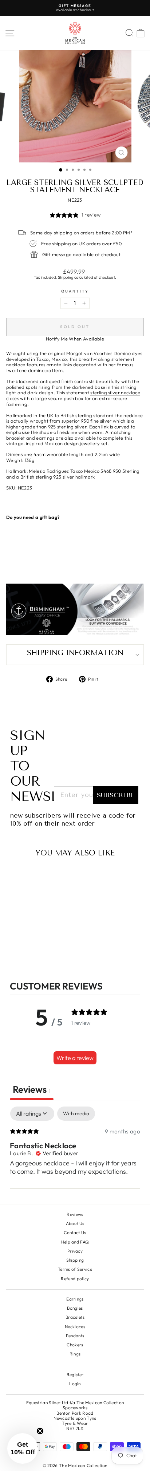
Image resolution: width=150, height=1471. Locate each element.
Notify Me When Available (75, 339)
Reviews (75, 1214)
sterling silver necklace (115, 392)
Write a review (75, 1057)
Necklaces (75, 1326)
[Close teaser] (40, 1431)
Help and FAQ (75, 1242)
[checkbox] (76, 1114)
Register (75, 1374)
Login (75, 1383)
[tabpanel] (75, 1153)
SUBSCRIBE (116, 795)
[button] (22, 1448)
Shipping (66, 277)
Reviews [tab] (32, 1089)
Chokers (75, 1344)
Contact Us (75, 1232)
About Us (75, 1223)
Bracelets (75, 1317)
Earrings (75, 1299)
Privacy (75, 1251)
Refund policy (75, 1278)
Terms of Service (75, 1269)
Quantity (75, 291)
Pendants (75, 1335)
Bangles (75, 1308)
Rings (75, 1354)
